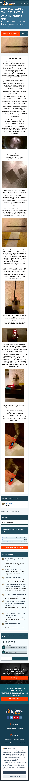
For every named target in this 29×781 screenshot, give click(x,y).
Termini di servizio (21, 743)
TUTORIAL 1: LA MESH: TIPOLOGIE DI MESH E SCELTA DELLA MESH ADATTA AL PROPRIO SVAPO (15, 603)
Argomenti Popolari (11, 728)
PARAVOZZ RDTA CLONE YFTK (13, 569)
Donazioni (20, 728)
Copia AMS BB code (6, 650)
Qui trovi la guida (14, 699)
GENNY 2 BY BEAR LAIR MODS (13, 577)
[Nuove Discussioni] (27, 3)
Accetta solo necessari (14, 776)
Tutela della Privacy (8, 743)
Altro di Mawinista (7, 554)
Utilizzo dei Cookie (19, 739)
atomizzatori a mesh (7, 24)
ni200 (18, 24)
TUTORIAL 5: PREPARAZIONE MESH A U (15, 594)
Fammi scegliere (19, 768)
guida (14, 24)
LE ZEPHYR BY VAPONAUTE (12, 624)
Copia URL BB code (6, 645)
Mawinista (4, 21)
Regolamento (8, 739)
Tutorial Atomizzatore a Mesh (10, 33)
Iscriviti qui (14, 678)
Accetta (14, 772)
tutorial (21, 24)
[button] (1, 3)
